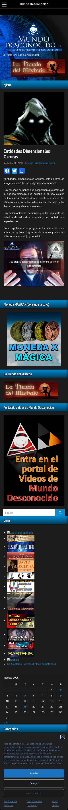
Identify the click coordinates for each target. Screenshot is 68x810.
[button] (62, 737)
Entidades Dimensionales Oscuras (27, 154)
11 (16, 701)
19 (25, 706)
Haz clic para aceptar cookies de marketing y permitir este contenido (34, 263)
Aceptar (34, 773)
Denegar (34, 783)
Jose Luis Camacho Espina (41, 162)
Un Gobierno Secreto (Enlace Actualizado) (31, 664)
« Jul (5, 722)
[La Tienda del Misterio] (38, 67)
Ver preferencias (34, 793)
